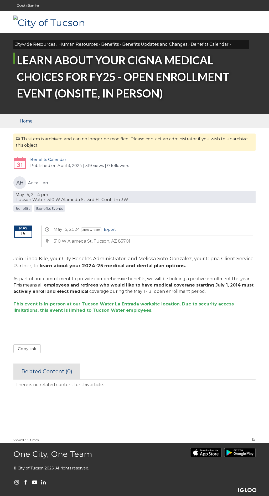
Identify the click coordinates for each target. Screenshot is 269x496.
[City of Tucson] (65, 22)
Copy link (27, 348)
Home (26, 121)
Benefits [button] (22, 208)
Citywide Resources (34, 44)
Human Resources (78, 44)
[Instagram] (16, 482)
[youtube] (34, 482)
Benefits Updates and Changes (154, 44)
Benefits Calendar (210, 44)
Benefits (110, 44)
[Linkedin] (43, 482)
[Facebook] (25, 482)
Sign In (32, 5)
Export (110, 229)
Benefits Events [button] (49, 208)
